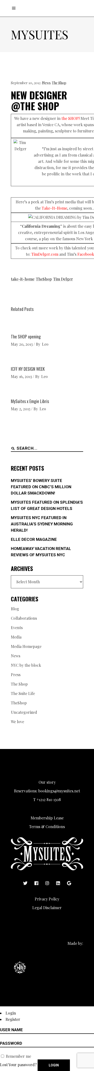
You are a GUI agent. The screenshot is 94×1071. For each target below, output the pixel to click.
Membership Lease (47, 817)
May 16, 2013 (21, 376)
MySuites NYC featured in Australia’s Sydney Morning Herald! (42, 524)
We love (17, 721)
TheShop (44, 278)
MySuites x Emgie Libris (30, 401)
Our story (47, 782)
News (46, 83)
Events (17, 627)
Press (15, 674)
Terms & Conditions (47, 826)
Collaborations (24, 618)
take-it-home (22, 278)
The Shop (59, 83)
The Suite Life (23, 693)
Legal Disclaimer (47, 907)
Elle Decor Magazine (34, 539)
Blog (15, 608)
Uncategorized (24, 712)
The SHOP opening (26, 336)
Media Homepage (26, 646)
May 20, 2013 (22, 344)
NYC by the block (26, 665)
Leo (45, 344)
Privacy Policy (47, 898)
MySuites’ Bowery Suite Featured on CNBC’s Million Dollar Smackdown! (41, 486)
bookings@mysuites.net (59, 790)
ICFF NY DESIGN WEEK (28, 369)
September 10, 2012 (25, 83)
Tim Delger (63, 278)
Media (16, 636)
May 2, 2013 (20, 408)
